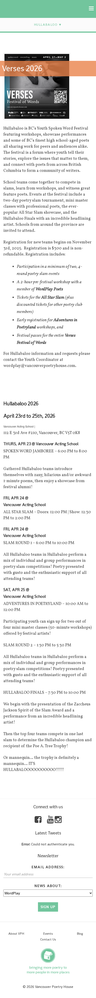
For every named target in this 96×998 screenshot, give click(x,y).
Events (48, 934)
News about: (48, 885)
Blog (80, 934)
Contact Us (48, 939)
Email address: (47, 867)
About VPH (16, 934)
